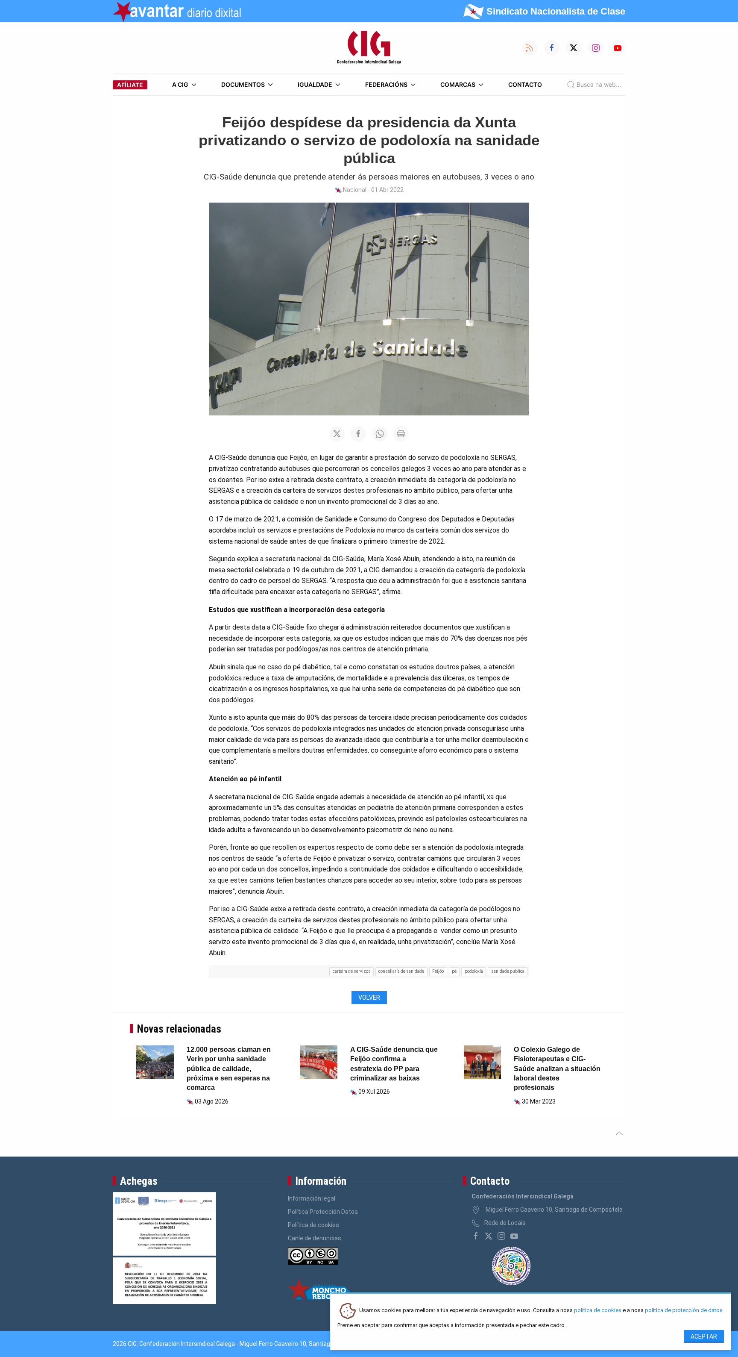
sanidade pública (507, 971)
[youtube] (514, 1236)
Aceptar (704, 1336)
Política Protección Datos (323, 1211)
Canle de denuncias (314, 1238)
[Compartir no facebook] (358, 434)
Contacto (525, 84)
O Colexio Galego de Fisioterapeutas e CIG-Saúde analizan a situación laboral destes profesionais (557, 1069)
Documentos (243, 84)
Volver (369, 997)
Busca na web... (599, 84)
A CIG (180, 84)
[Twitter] (488, 1236)
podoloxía (474, 971)
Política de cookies (313, 1225)
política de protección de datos (684, 1310)
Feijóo (438, 971)
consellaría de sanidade (401, 971)
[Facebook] (476, 1236)
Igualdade (315, 84)
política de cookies (597, 1310)
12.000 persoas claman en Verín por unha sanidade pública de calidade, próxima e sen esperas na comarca (229, 1069)
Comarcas (457, 84)
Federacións (386, 84)
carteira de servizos (352, 971)
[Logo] (369, 48)
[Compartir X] (337, 434)
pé (454, 971)
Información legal (311, 1198)
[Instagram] (501, 1236)
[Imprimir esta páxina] (401, 434)
